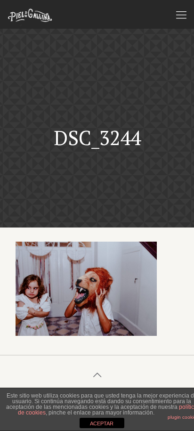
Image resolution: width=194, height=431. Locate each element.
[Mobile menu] (181, 14)
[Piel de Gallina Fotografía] (30, 14)
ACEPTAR (101, 423)
